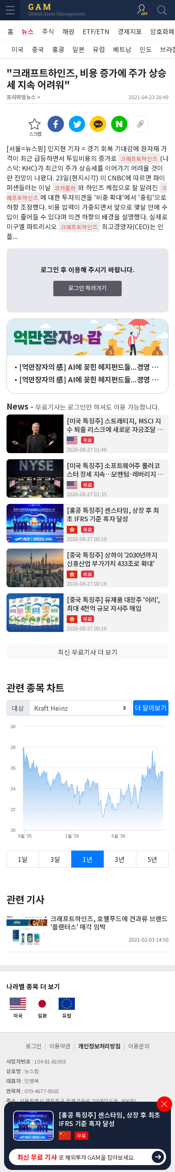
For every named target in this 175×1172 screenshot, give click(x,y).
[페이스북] (56, 124)
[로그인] (142, 10)
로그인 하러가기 (87, 288)
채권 (68, 31)
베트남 (122, 49)
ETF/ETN (96, 31)
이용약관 (59, 1046)
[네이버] (119, 124)
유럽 (99, 49)
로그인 (34, 1046)
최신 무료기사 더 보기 (88, 652)
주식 (48, 31)
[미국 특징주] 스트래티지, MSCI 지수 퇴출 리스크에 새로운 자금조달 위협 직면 (115, 425)
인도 (146, 49)
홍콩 (58, 49)
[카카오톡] (98, 124)
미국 (17, 49)
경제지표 (130, 31)
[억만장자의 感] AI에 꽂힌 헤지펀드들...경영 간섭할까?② (88, 367)
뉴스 (28, 31)
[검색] (162, 10)
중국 (38, 49)
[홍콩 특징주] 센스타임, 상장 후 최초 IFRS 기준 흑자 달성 (113, 514)
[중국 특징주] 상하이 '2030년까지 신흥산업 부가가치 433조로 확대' (112, 559)
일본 (78, 49)
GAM (56, 10)
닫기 (164, 1104)
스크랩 (35, 133)
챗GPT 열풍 (87, 337)
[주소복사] (140, 124)
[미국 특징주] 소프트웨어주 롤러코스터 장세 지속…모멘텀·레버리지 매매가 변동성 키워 (115, 469)
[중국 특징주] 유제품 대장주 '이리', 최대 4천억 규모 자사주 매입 (113, 603)
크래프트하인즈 (139, 158)
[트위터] (77, 124)
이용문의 (138, 1046)
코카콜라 (65, 188)
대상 (18, 708)
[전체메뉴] (10, 10)
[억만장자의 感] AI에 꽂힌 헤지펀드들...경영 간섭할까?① (88, 379)
